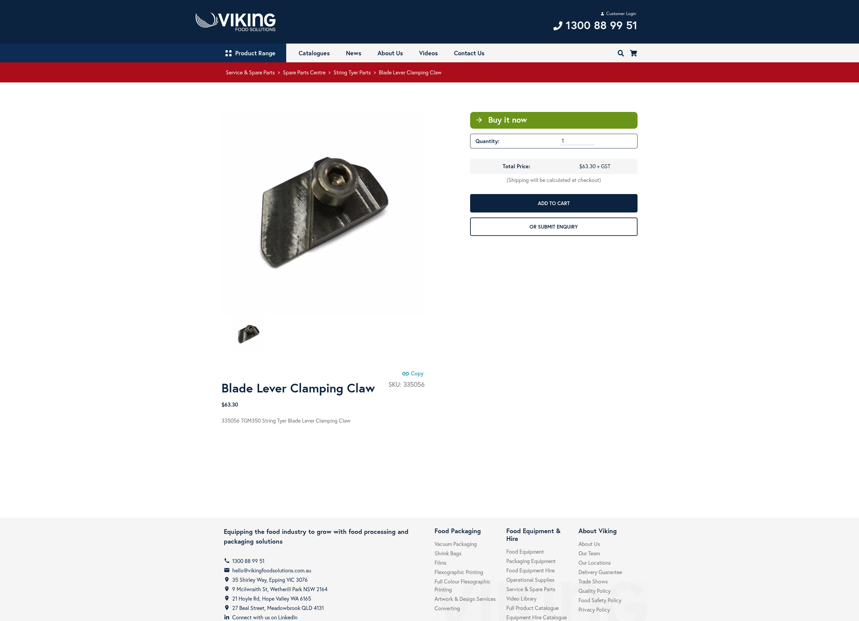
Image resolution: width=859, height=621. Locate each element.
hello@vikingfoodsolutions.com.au (271, 570)
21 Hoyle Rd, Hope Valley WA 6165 (271, 598)
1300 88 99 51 (248, 560)
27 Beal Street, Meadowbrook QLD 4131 (278, 607)
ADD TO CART (554, 203)
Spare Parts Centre (304, 72)
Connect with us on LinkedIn (264, 617)
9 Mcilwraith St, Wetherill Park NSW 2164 (279, 589)
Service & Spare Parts (250, 72)
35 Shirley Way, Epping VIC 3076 (270, 579)
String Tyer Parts (352, 72)
